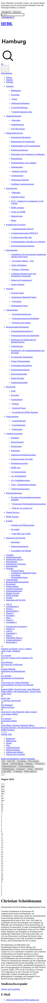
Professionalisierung (14, 493)
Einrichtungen (11, 188)
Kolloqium (29, 764)
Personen (9, 289)
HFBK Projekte (12, 517)
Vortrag (30, 769)
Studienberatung (8, 769)
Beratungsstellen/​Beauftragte (17, 327)
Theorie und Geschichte (15, 754)
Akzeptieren (6, 12)
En (2, 64)
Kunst (9, 620)
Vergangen (30, 759)
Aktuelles (10, 86)
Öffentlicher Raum (14, 638)
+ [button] (11, 99)
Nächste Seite (6, 734)
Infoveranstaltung (16, 764)
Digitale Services (12, 512)
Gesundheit (11, 622)
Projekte (12, 595)
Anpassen (16, 12)
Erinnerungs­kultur (14, 640)
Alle (9, 604)
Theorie (10, 613)
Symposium (20, 769)
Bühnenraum (11, 741)
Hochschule (10, 387)
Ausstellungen (12, 606)
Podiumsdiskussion (9, 766)
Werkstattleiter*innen (19, 577)
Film (8, 618)
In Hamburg (18, 772)
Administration (12, 310)
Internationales (12, 250)
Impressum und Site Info (15, 538)
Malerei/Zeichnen (13, 750)
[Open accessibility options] (5, 68)
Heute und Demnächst (10, 759)
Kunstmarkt (11, 633)
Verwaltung (15, 575)
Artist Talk (11, 761)
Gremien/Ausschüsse (14, 434)
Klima (9, 635)
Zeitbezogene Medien (14, 752)
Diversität (10, 615)
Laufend (22, 759)
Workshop (38, 769)
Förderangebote (12, 416)
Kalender (9, 82)
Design (9, 609)
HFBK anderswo (30, 772)
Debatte (10, 629)
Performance (39, 764)
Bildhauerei (10, 739)
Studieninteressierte (13, 116)
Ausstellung (21, 761)
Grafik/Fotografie (13, 748)
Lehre (9, 631)
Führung (5, 764)
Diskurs (9, 77)
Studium (9, 80)
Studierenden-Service (14, 133)
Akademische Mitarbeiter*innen (23, 573)
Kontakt (9, 521)
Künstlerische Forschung (16, 225)
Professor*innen (17, 571)
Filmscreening (33, 761)
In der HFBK (6, 772)
